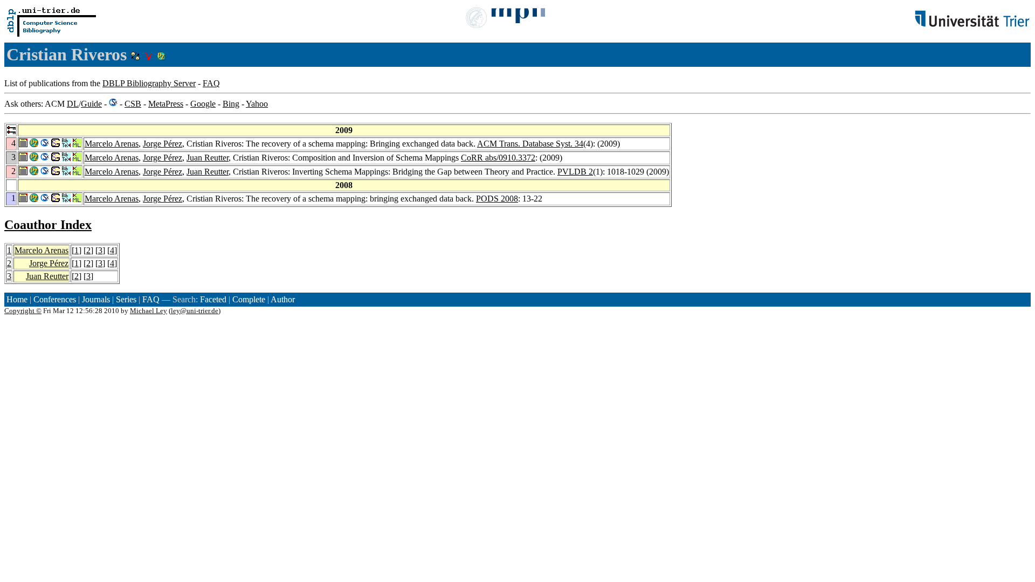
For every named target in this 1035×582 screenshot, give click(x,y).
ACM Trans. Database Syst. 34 (530, 143)
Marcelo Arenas (112, 143)
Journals (96, 299)
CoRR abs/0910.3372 (498, 157)
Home (16, 299)
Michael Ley (148, 311)
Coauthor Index (48, 225)
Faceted (213, 299)
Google (203, 103)
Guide (91, 103)
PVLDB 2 (575, 171)
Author (283, 299)
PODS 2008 (497, 198)
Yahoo (257, 103)
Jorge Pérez (162, 143)
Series (126, 299)
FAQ (211, 83)
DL (73, 103)
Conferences (54, 299)
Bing (231, 103)
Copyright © (23, 311)
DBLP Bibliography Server (149, 83)
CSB (133, 103)
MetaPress (165, 103)
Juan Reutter (208, 157)
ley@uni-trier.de (194, 311)
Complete (248, 299)
